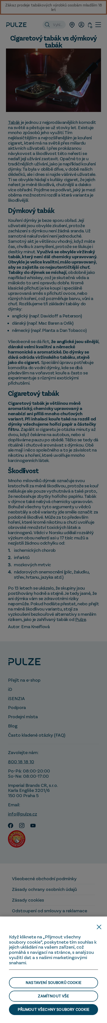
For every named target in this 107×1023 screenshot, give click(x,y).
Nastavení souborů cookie (53, 982)
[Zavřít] (99, 927)
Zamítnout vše (53, 996)
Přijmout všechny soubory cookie (54, 1009)
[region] (53, 970)
